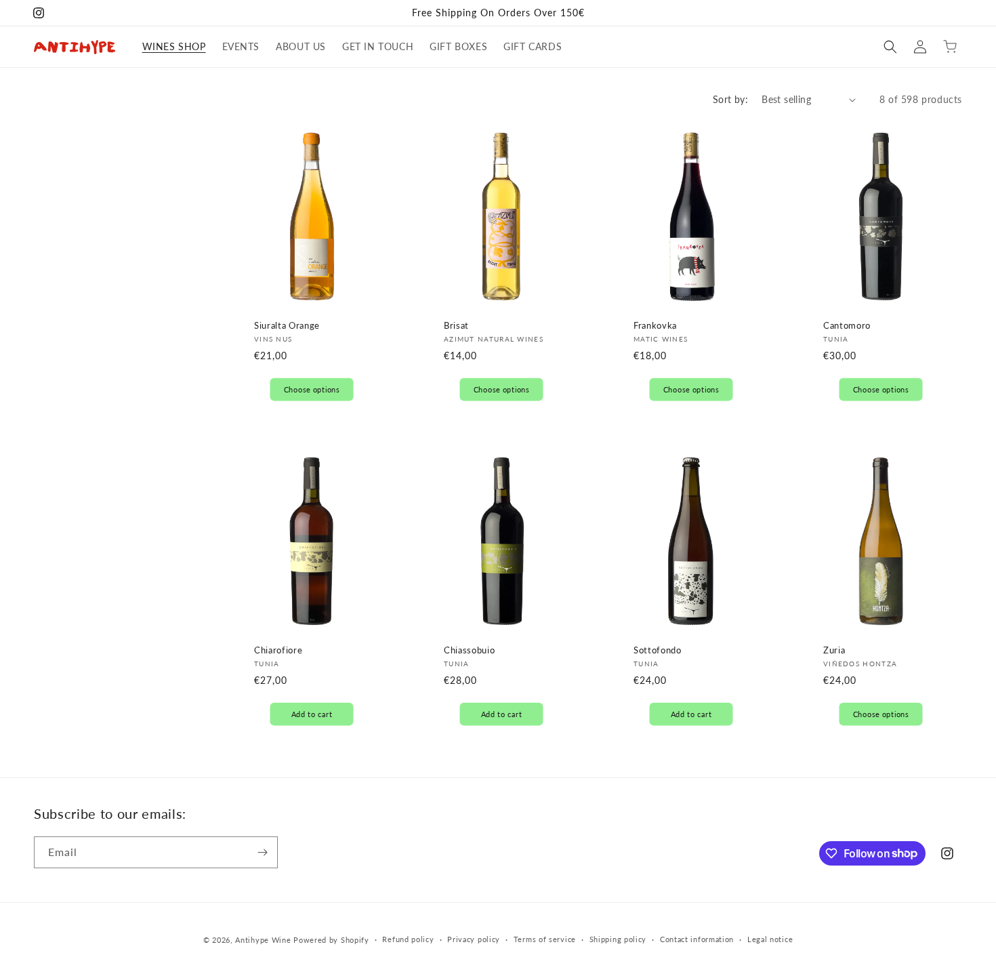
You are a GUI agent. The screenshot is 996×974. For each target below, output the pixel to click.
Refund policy (408, 939)
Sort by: (730, 99)
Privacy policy (473, 939)
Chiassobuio (469, 650)
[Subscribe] (262, 852)
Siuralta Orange (287, 325)
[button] (890, 47)
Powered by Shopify (331, 939)
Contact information (697, 939)
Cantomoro (847, 325)
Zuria (834, 650)
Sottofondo (658, 650)
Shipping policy (618, 939)
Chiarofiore (278, 650)
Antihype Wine (263, 939)
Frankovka (655, 325)
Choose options (312, 389)
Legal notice (770, 939)
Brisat (456, 325)
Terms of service (545, 939)
